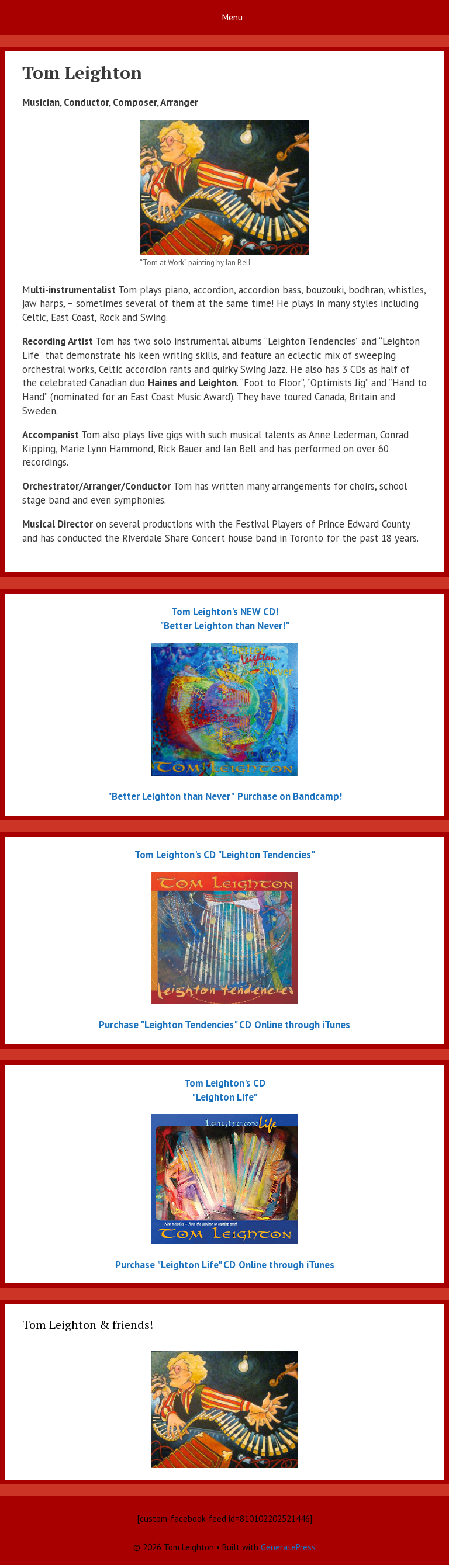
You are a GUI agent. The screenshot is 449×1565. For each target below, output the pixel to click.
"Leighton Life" (224, 1097)
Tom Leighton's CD (175, 854)
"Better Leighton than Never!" (224, 625)
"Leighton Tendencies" (266, 854)
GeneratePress (288, 1547)
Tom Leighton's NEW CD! (224, 611)
